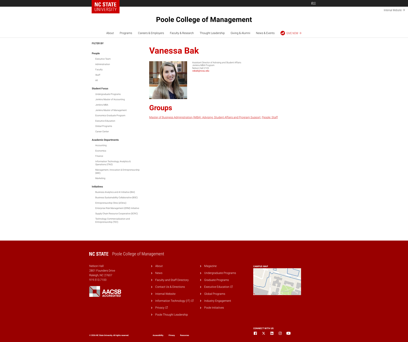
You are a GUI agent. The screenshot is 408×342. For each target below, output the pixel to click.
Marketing (100, 178)
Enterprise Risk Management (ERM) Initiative (117, 208)
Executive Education (105, 121)
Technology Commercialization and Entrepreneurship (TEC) (112, 220)
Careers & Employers (151, 33)
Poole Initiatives (214, 307)
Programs (126, 33)
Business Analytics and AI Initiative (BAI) (115, 192)
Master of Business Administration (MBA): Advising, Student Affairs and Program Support (205, 117)
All (96, 80)
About (110, 33)
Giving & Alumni (240, 33)
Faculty (99, 69)
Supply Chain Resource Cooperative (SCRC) (116, 213)
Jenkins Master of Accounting (110, 99)
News (158, 273)
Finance (99, 156)
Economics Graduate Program (110, 115)
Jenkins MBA (101, 105)
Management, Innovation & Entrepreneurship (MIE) (117, 171)
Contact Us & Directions (170, 286)
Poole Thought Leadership (171, 314)
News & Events (265, 33)
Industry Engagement (217, 300)
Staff (97, 75)
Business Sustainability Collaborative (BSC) (116, 197)
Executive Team (103, 59)
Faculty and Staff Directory (172, 280)
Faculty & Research (182, 33)
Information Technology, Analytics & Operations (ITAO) (113, 163)
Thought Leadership (212, 33)
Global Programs (103, 126)
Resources (184, 335)
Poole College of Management (204, 19)
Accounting (101, 145)
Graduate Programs (216, 280)
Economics (100, 150)
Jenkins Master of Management (111, 110)
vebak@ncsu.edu (200, 70)
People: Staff (270, 117)
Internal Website (165, 293)
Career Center (102, 131)
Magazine (210, 266)
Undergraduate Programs (108, 94)
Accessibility (158, 335)
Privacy (172, 335)
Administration (102, 64)
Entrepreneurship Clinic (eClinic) (110, 203)
